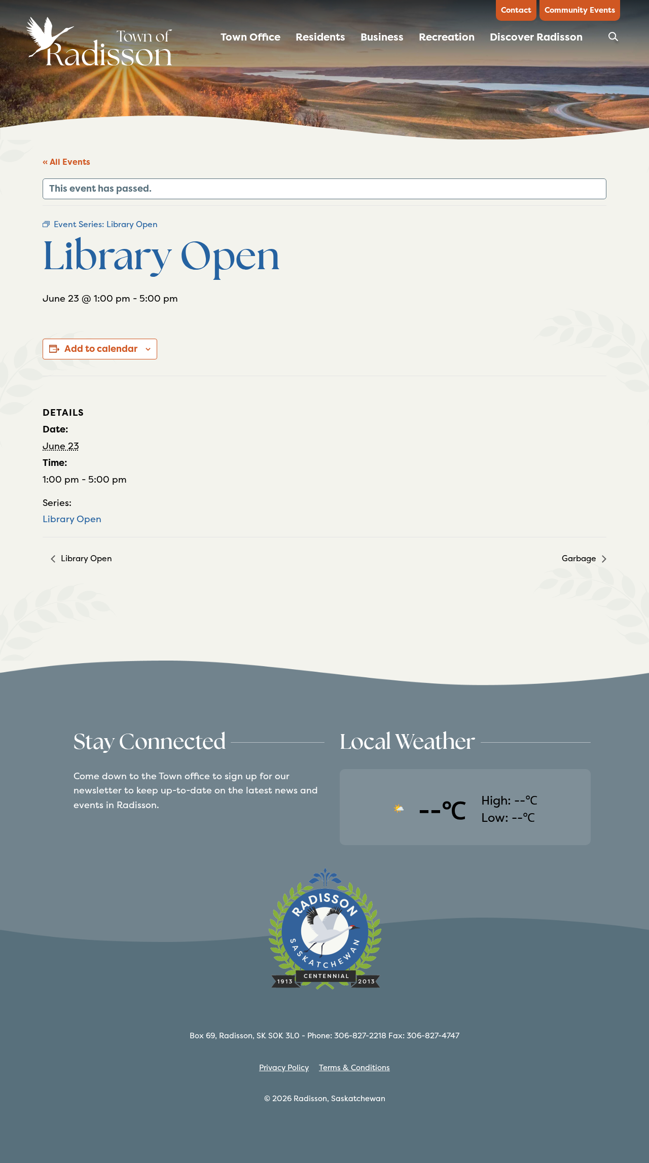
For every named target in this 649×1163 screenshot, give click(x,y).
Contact (516, 10)
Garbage (580, 558)
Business (382, 37)
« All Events (66, 162)
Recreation (447, 37)
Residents (320, 37)
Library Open (72, 519)
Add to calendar (100, 349)
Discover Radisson (536, 37)
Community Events (580, 10)
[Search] (614, 39)
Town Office (250, 37)
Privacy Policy (284, 1067)
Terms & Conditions (354, 1067)
